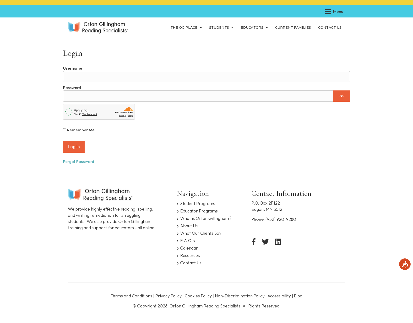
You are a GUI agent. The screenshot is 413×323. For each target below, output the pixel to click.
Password (72, 87)
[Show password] (341, 95)
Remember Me (80, 129)
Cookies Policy (198, 296)
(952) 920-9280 (281, 219)
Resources (190, 255)
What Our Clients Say (200, 232)
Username (72, 68)
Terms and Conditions (131, 296)
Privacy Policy (168, 296)
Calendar (189, 247)
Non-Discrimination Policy (240, 296)
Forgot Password (78, 161)
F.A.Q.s (187, 240)
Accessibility (279, 296)
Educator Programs (199, 210)
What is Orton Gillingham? (205, 218)
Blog (298, 296)
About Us (189, 225)
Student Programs (197, 203)
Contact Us (190, 262)
